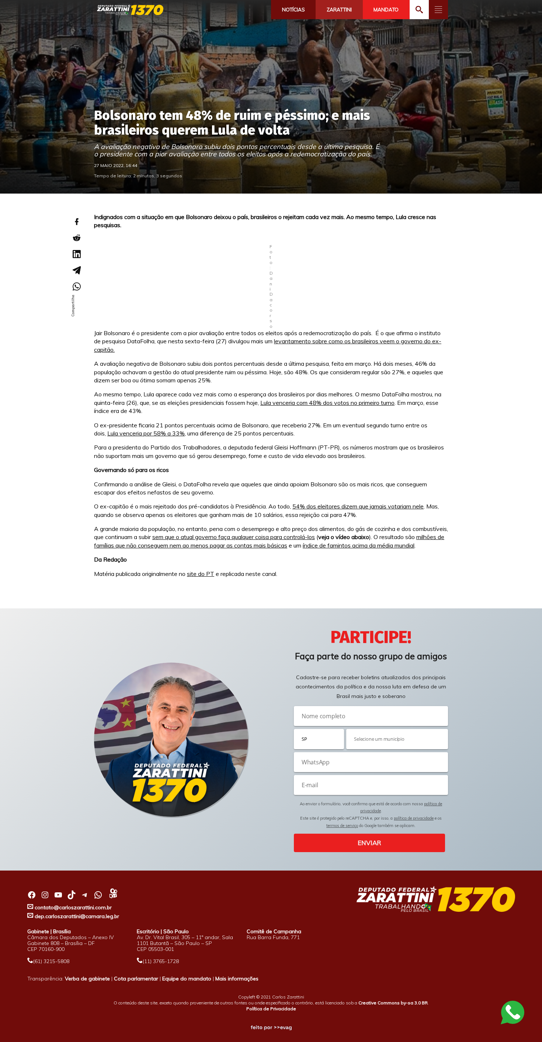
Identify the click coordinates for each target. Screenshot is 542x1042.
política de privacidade (414, 818)
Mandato (386, 10)
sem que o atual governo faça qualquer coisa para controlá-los (233, 537)
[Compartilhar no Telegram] (76, 270)
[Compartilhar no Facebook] (76, 221)
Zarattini (339, 10)
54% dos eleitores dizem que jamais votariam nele (358, 506)
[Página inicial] (130, 10)
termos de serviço (342, 825)
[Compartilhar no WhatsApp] (76, 286)
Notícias (293, 10)
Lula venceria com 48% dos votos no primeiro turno (327, 402)
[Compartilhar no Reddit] (76, 238)
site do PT (200, 573)
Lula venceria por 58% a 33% (146, 433)
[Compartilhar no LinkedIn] (76, 254)
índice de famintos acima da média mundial (358, 545)
